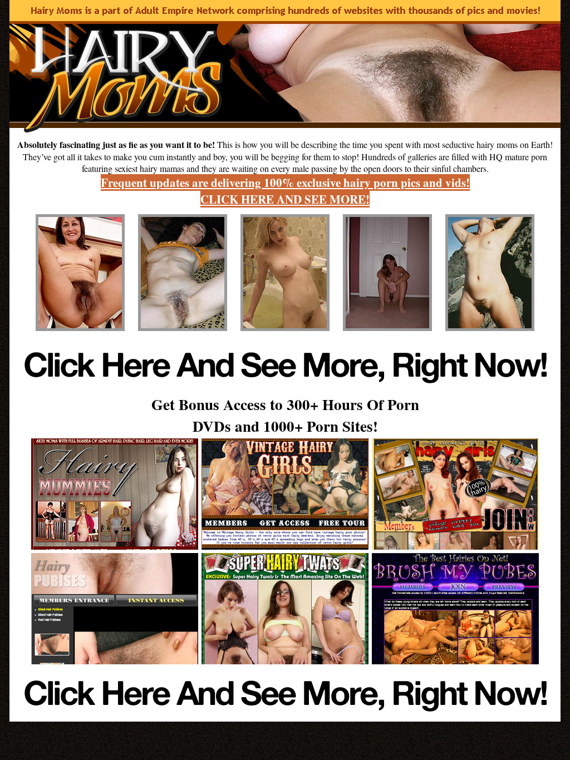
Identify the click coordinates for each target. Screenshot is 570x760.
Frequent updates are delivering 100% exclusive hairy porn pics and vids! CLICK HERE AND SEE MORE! (285, 191)
